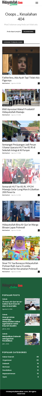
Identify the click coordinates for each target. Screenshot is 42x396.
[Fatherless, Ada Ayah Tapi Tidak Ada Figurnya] (21, 61)
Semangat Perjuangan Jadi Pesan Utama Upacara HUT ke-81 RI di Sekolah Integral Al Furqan (19, 147)
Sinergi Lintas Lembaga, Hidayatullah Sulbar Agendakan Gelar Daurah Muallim (11, 321)
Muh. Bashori (6, 83)
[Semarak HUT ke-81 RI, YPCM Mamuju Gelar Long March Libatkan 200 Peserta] (21, 171)
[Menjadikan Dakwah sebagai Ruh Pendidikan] (32, 339)
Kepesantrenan (7, 105)
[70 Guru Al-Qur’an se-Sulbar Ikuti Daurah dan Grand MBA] (32, 304)
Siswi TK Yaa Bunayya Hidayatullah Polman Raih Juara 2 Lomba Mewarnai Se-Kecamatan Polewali (20, 266)
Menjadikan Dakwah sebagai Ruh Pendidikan (11, 338)
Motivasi (5, 73)
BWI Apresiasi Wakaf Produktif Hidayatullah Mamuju (18, 110)
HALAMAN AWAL (29, 31)
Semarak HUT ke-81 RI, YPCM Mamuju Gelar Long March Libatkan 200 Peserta (20, 189)
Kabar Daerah (6, 259)
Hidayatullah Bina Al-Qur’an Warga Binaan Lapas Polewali (20, 226)
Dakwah (5, 220)
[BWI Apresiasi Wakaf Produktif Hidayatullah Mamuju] (21, 97)
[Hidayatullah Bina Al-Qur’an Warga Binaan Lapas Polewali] (21, 211)
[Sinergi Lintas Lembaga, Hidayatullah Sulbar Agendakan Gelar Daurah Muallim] (32, 320)
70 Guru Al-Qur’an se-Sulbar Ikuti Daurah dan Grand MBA (12, 303)
